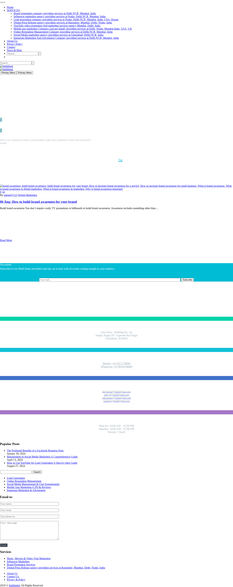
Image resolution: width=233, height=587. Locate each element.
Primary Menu (8, 72)
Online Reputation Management (24, 481)
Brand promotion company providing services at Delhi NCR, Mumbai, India (55, 13)
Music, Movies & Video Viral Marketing (28, 558)
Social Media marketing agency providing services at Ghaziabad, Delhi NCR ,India (58, 34)
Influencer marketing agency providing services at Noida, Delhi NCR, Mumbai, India (60, 16)
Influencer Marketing (18, 561)
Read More (6, 240)
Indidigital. (14, 585)
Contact (11, 47)
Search (37, 472)
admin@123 (10, 195)
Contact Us (13, 576)
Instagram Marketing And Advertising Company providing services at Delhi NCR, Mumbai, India (66, 37)
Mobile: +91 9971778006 (116, 363)
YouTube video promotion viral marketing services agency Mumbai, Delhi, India (57, 25)
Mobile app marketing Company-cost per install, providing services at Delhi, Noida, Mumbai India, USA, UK (73, 28)
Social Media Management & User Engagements (33, 484)
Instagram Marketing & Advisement (26, 490)
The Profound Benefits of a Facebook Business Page (35, 450)
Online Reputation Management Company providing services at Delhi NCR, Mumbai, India (63, 31)
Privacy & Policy (16, 579)
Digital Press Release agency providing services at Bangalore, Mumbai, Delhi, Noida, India (63, 22)
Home (10, 7)
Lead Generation (16, 478)
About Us (12, 41)
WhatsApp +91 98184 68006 (116, 366)
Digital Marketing (27, 195)
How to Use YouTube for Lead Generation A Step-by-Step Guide (42, 462)
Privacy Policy (15, 44)
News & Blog (14, 50)
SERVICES (13, 10)
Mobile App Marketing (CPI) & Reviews (29, 487)
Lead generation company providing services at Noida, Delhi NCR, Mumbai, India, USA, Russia (66, 19)
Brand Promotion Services (21, 564)
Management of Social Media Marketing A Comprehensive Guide (42, 456)
